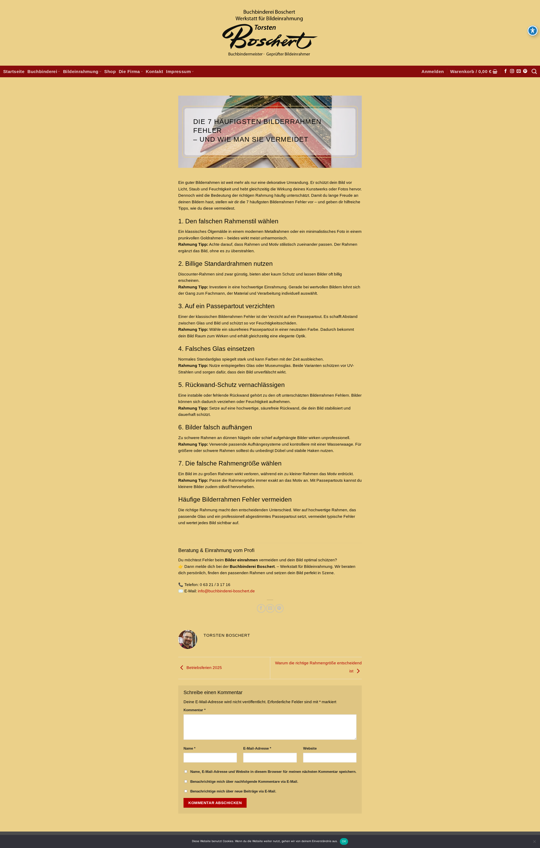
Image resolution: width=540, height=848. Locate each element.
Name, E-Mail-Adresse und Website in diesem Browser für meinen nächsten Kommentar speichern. (273, 771)
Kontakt (154, 71)
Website (310, 748)
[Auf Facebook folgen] (506, 71)
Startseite (13, 71)
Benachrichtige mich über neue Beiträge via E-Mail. (233, 791)
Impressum (178, 71)
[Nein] (534, 842)
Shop (110, 71)
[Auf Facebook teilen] (261, 608)
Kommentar (195, 710)
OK (344, 841)
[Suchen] (534, 71)
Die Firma (129, 71)
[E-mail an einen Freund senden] (270, 608)
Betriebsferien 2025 (203, 667)
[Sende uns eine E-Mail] (519, 71)
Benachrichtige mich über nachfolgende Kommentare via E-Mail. (244, 781)
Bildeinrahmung (81, 71)
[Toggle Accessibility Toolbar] (533, 31)
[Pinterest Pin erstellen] (279, 608)
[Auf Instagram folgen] (512, 71)
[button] (432, 71)
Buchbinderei (42, 71)
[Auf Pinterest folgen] (525, 71)
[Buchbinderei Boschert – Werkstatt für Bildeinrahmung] (270, 33)
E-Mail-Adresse (257, 748)
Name (190, 748)
